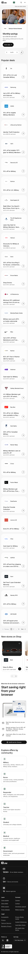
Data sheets (4, 903)
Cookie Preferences (21, 922)
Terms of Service (6, 923)
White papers (5, 906)
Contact (17, 903)
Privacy (3, 920)
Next (22, 629)
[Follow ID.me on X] (3, 940)
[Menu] (24, 2)
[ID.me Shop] (5, 2)
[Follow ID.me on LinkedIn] (7, 940)
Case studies (5, 900)
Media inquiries (19, 909)
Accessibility (5, 917)
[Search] (21, 2)
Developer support (20, 906)
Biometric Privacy (6, 926)
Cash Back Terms (20, 925)
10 (18, 629)
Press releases (5, 909)
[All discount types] (14, 2)
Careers (17, 900)
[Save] (19, 643)
